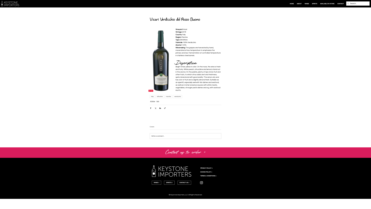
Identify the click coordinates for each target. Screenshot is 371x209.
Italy (158, 101)
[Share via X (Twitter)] (155, 108)
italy (152, 96)
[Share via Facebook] (151, 108)
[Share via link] (165, 108)
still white (160, 96)
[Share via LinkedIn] (160, 108)
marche (168, 96)
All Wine (152, 101)
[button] (185, 152)
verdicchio (177, 96)
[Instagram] (201, 183)
